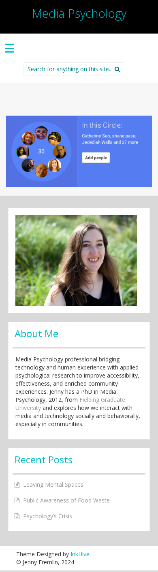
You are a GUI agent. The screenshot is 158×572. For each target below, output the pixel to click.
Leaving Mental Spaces (53, 484)
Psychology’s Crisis (47, 516)
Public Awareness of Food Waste (66, 500)
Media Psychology (79, 13)
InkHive (80, 554)
